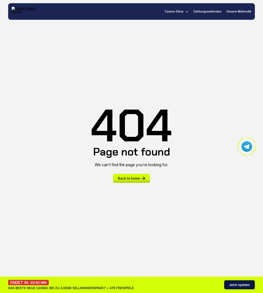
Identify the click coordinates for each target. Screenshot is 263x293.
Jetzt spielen (239, 285)
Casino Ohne (174, 11)
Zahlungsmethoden (207, 11)
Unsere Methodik (238, 11)
